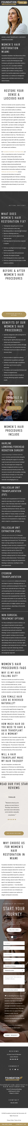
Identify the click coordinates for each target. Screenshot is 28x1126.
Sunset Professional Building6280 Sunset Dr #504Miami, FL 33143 (14, 1091)
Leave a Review (14, 1056)
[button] (22, 3)
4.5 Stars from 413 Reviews (14, 1054)
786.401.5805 (14, 1102)
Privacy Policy (11, 1025)
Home (4, 37)
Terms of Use (17, 1120)
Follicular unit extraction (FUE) (10, 535)
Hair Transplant (12, 37)
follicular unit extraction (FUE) (9, 171)
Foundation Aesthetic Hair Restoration (13, 151)
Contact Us (21, 1124)
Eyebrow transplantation (8, 581)
